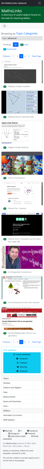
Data (5, 392)
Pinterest (31, 433)
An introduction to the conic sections (24, 302)
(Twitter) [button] (23, 363)
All (16, 44)
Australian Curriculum (12, 415)
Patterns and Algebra (12, 387)
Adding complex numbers (19, 86)
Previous (6, 56)
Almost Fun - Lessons (17, 208)
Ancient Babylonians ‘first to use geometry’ (22, 334)
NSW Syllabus (9, 420)
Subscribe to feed (17, 436)
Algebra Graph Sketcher (18, 147)
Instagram (14, 433)
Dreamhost (15, 451)
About (26, 446)
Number (6, 383)
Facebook (33, 431)
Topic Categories (27, 33)
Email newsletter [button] (23, 354)
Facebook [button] (23, 358)
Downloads (11, 49)
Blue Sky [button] (23, 367)
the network (13, 443)
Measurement (9, 397)
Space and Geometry (12, 401)
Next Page (36, 56)
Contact (19, 446)
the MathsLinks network (14, 3)
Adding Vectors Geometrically (21, 117)
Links (11, 10)
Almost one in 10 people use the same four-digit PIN (24, 240)
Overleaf (15, 453)
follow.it (23, 451)
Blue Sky (8, 431)
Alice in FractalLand (16, 178)
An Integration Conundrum (19, 272)
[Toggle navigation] (39, 3)
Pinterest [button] (23, 371)
